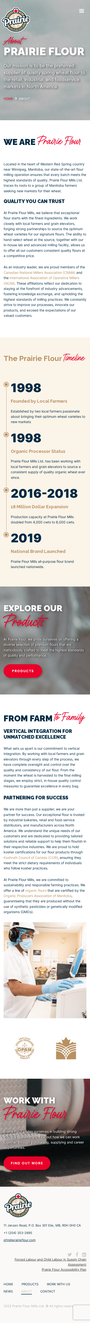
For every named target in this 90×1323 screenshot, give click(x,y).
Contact (47, 1291)
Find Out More (27, 1163)
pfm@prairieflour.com (20, 1240)
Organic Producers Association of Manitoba (38, 896)
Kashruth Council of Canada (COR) (31, 858)
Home (8, 1284)
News (8, 1291)
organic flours (36, 890)
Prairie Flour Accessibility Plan (64, 1269)
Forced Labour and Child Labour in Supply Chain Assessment (50, 1261)
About (26, 1291)
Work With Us (58, 1284)
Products (23, 671)
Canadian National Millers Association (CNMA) (39, 272)
